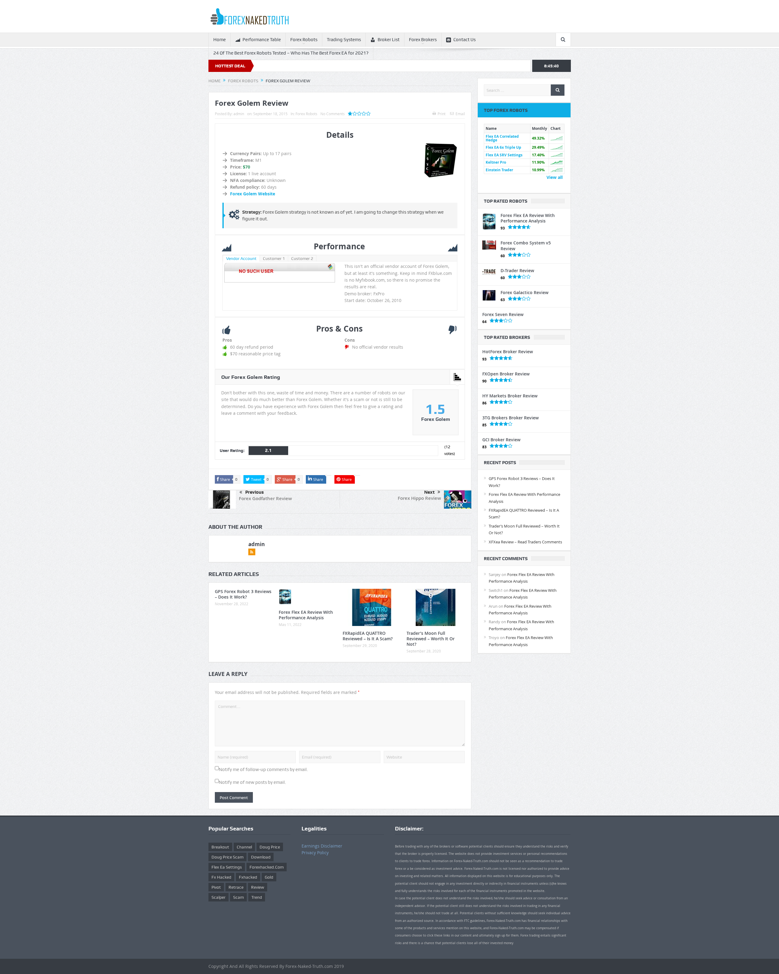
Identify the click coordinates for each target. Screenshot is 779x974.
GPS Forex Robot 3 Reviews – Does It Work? (243, 594)
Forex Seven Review (502, 314)
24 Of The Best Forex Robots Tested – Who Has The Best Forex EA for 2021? (291, 53)
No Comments (332, 113)
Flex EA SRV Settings (504, 155)
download (261, 857)
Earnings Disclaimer (322, 846)
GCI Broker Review (501, 440)
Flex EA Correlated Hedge (502, 138)
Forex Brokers (423, 39)
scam (238, 897)
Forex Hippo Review (419, 498)
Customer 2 (302, 258)
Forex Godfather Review (265, 498)
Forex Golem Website (252, 194)
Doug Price (270, 846)
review (257, 887)
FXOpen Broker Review (505, 374)
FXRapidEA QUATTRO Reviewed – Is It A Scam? (368, 636)
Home (219, 39)
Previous (254, 492)
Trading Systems (344, 39)
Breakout (220, 846)
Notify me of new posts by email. (252, 782)
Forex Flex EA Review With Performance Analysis (306, 614)
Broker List (389, 39)
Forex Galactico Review (524, 292)
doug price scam (227, 857)
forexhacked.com (267, 867)
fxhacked (248, 877)
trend (256, 897)
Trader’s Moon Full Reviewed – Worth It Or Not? (431, 638)
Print (441, 113)
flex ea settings (226, 867)
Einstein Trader (499, 169)
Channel (244, 846)
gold (269, 877)
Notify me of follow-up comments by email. (263, 769)
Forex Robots (303, 39)
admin (238, 113)
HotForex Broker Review (507, 351)
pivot (216, 887)
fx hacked (221, 877)
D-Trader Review (517, 270)
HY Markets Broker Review (509, 396)
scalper (218, 897)
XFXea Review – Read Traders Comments (525, 542)
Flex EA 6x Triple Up (503, 147)
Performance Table (262, 39)
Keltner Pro (496, 162)
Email (460, 113)
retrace (236, 887)
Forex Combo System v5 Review (526, 245)
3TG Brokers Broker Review (510, 418)
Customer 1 (274, 258)
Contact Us (464, 39)
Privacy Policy (315, 852)
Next (429, 492)
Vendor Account (241, 258)
